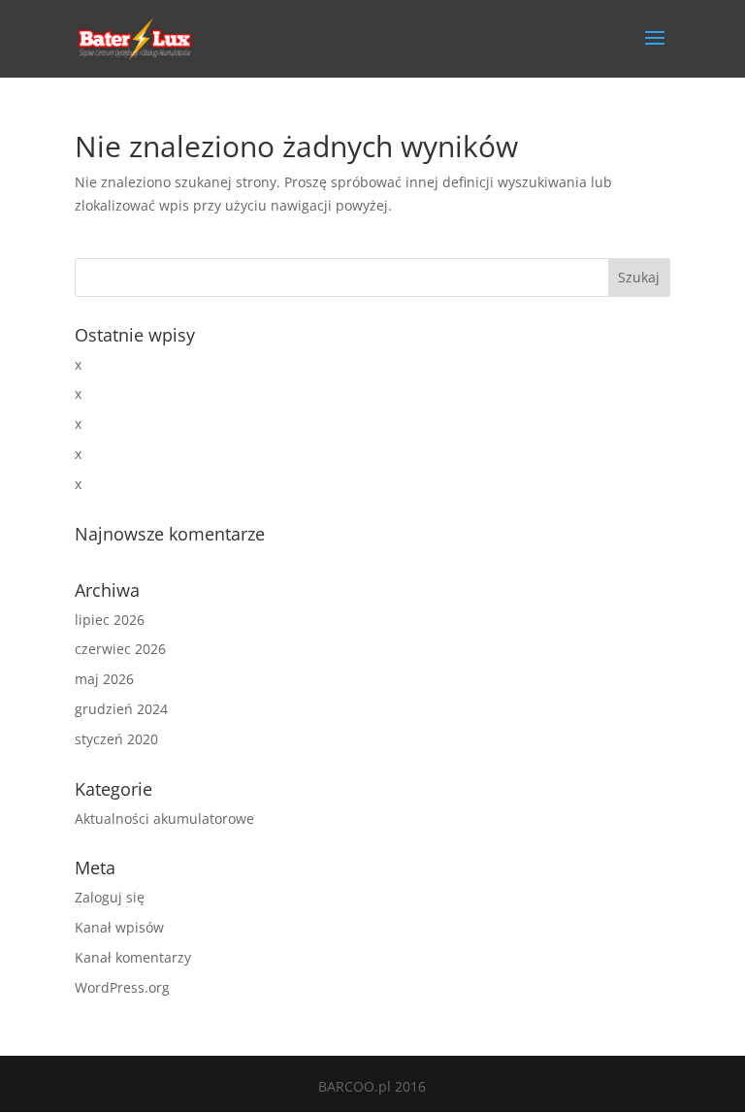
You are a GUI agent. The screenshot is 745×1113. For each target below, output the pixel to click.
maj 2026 (104, 679)
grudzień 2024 (121, 709)
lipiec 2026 (110, 619)
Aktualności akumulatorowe (164, 818)
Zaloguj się (110, 897)
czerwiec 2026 (120, 648)
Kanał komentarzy (133, 957)
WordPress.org (122, 987)
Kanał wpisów (119, 927)
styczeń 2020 (116, 739)
